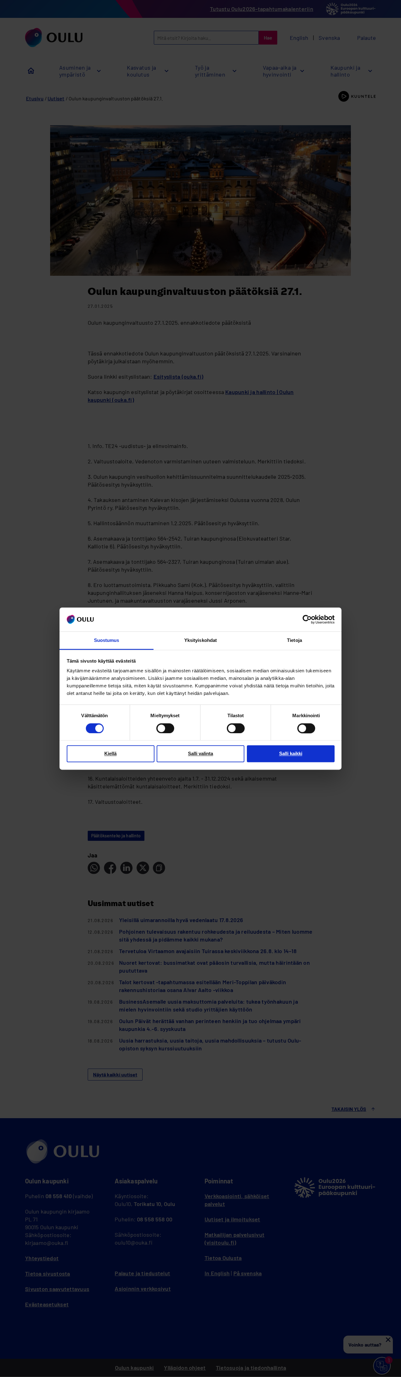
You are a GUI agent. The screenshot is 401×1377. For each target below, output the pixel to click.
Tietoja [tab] (294, 640)
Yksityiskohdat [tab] (200, 640)
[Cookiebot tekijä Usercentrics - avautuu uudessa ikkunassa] (307, 619)
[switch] (165, 728)
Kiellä (110, 753)
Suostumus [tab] (106, 640)
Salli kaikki (290, 753)
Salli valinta (200, 753)
